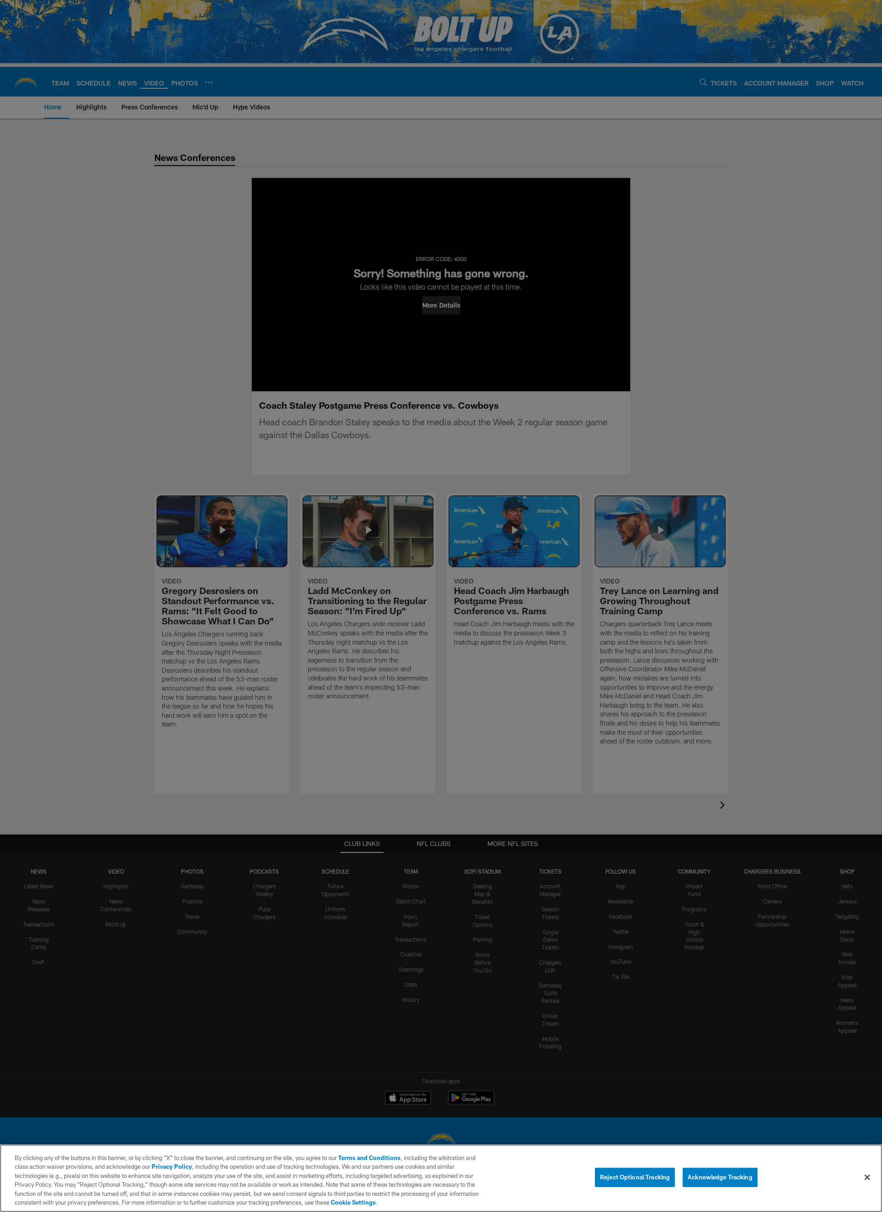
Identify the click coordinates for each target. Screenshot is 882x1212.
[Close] (867, 1177)
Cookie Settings (353, 1202)
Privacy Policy (172, 1166)
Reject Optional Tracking (635, 1177)
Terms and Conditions (369, 1157)
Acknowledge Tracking (720, 1177)
